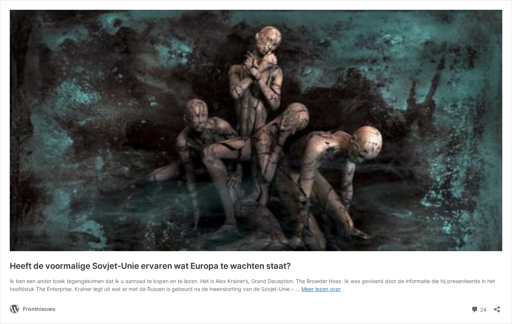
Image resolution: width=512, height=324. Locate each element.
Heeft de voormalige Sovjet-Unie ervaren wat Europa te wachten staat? (150, 266)
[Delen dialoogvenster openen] (497, 307)
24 (483, 309)
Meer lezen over (321, 289)
